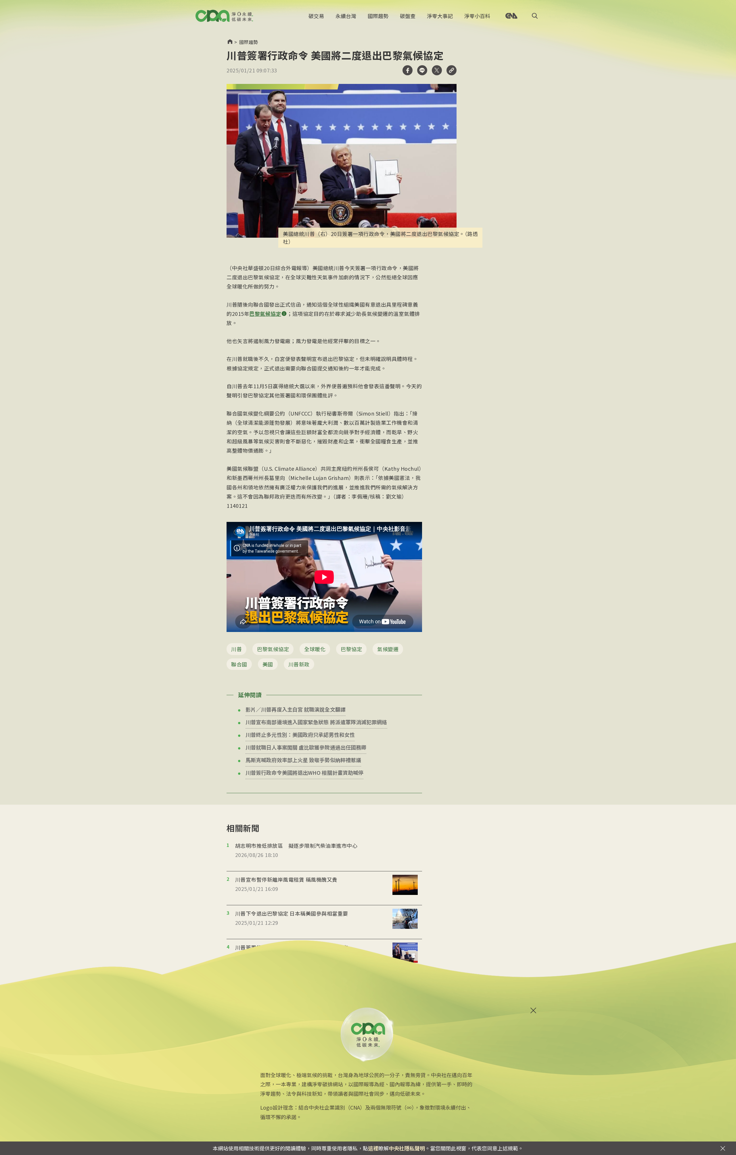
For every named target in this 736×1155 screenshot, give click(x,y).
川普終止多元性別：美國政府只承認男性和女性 (300, 734)
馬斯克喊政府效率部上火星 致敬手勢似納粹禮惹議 (303, 760)
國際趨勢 (378, 16)
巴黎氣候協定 (273, 649)
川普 (236, 649)
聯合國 (239, 664)
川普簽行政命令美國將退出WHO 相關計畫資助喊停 (304, 772)
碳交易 (316, 16)
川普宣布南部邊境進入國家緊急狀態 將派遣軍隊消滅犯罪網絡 (316, 722)
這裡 (373, 1148)
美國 (267, 664)
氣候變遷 (387, 649)
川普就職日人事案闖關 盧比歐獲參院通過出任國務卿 (306, 747)
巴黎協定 (351, 649)
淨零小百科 (477, 16)
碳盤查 (407, 16)
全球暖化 (314, 649)
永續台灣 (346, 16)
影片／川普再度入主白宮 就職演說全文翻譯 (296, 709)
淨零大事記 (440, 16)
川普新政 (299, 664)
